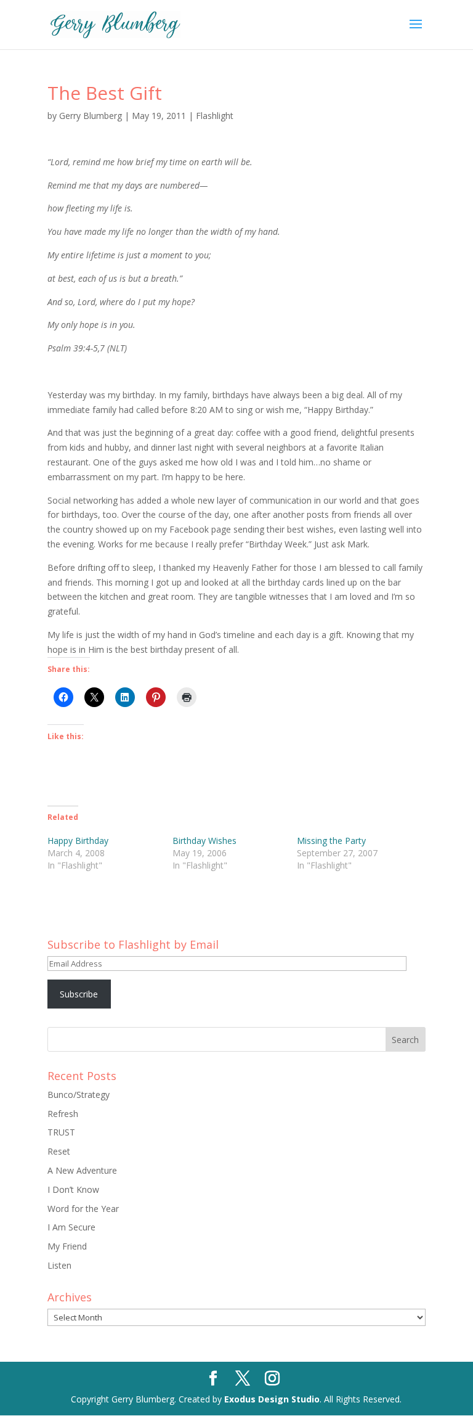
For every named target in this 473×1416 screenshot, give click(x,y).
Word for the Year (83, 1208)
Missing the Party (331, 840)
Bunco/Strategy (78, 1094)
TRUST (61, 1132)
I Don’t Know (73, 1189)
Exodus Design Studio (272, 1399)
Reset (58, 1151)
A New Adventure (82, 1170)
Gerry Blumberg (90, 115)
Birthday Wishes (204, 840)
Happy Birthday (77, 840)
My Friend (67, 1246)
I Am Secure (71, 1227)
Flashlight (214, 115)
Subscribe (79, 994)
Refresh (62, 1113)
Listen (59, 1265)
